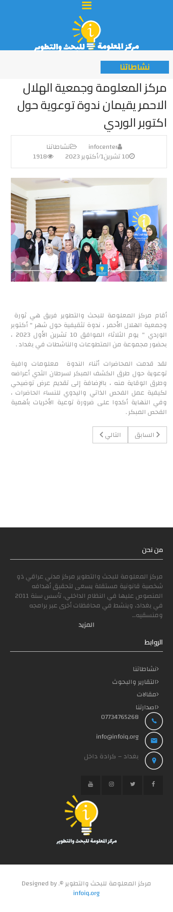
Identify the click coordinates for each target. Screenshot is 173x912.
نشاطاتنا (58, 147)
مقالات (147, 694)
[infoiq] (86, 34)
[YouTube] (90, 785)
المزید (87, 625)
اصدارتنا (146, 707)
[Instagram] (111, 785)
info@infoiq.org (117, 737)
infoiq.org (86, 893)
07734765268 (120, 717)
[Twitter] (132, 785)
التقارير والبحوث (134, 682)
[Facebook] (153, 785)
